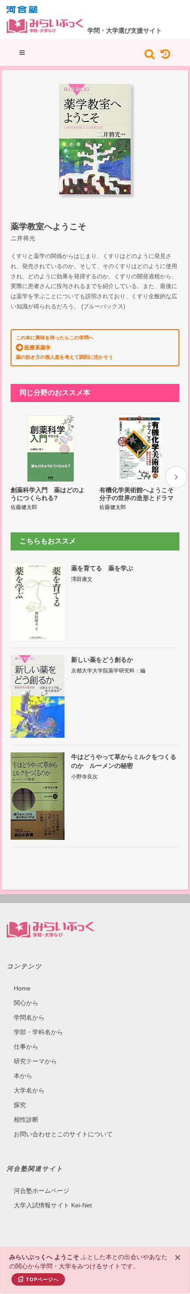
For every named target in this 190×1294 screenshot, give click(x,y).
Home (22, 988)
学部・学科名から (38, 1032)
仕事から (26, 1046)
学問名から (29, 1017)
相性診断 (26, 1119)
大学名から (29, 1090)
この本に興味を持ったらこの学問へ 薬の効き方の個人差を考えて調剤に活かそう (64, 347)
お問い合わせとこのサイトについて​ (63, 1134)
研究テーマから (35, 1061)
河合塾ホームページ (41, 1190)
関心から (26, 1002)
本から (23, 1075)
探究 (20, 1104)
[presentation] (176, 477)
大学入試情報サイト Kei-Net (53, 1205)
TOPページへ (42, 1279)
